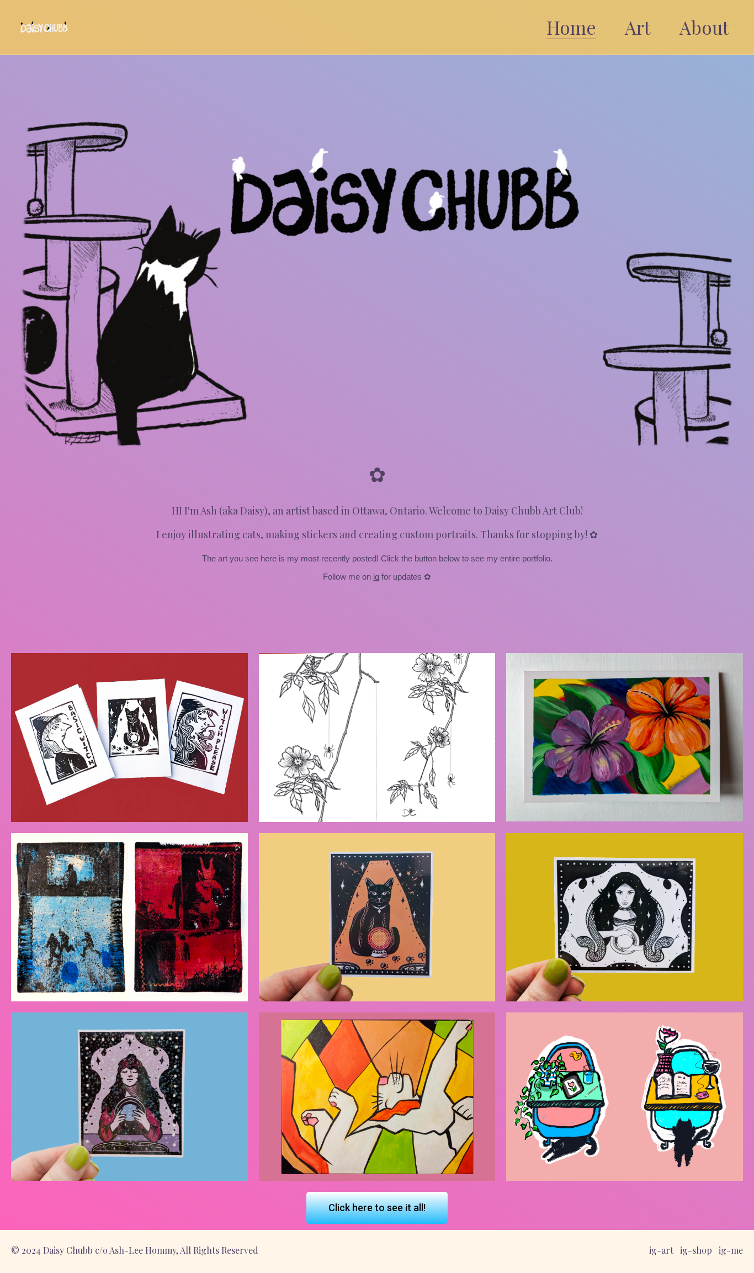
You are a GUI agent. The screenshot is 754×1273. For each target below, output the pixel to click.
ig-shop (696, 1250)
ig (376, 576)
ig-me (731, 1250)
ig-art (661, 1250)
